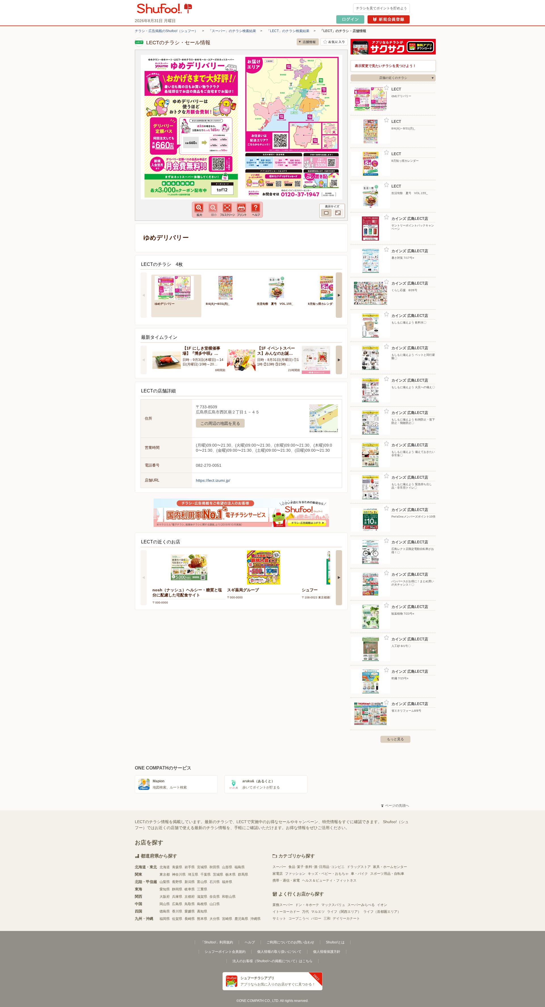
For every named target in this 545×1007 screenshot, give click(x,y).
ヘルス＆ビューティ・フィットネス (329, 880)
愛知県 (165, 889)
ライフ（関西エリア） (344, 912)
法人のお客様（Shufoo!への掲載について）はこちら (272, 961)
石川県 (214, 882)
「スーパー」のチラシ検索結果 (232, 31)
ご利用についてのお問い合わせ (290, 942)
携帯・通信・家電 (286, 880)
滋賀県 (202, 897)
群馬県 (243, 874)
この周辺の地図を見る (220, 423)
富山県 (202, 882)
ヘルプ (250, 942)
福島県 (239, 867)
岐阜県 (190, 889)
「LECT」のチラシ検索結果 (288, 31)
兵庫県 (177, 897)
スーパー (279, 867)
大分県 (214, 919)
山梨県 (165, 882)
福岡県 (165, 919)
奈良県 (214, 897)
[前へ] (144, 295)
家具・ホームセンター (390, 867)
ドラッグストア (359, 867)
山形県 (227, 867)
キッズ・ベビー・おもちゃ (328, 874)
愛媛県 (190, 911)
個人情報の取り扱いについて (279, 952)
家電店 (277, 874)
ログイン (350, 19)
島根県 (202, 904)
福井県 (227, 882)
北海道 (165, 867)
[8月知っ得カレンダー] (329, 287)
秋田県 (214, 867)
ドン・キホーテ (307, 905)
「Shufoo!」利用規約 (217, 942)
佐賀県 (177, 919)
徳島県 (165, 911)
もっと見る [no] (395, 739)
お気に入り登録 (386, 87)
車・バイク (359, 874)
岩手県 (190, 867)
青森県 (177, 867)
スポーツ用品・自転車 (387, 874)
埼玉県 (193, 874)
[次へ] (339, 295)
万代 (305, 912)
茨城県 (218, 874)
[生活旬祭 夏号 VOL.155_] (278, 287)
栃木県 (230, 874)
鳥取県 (190, 904)
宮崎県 (227, 919)
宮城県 (202, 867)
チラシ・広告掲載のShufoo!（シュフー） (166, 31)
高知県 (202, 911)
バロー (316, 918)
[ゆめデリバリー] (176, 287)
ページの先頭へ (395, 806)
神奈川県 (179, 874)
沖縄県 (255, 919)
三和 (327, 918)
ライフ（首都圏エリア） (382, 912)
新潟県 (190, 882)
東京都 (165, 874)
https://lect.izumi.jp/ (213, 480)
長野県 (177, 882)
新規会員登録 (388, 19)
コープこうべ (298, 918)
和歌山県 (229, 897)
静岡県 (177, 889)
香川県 (177, 911)
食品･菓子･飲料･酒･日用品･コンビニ (316, 867)
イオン (382, 905)
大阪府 (165, 897)
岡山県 (165, 904)
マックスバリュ (333, 905)
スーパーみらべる (361, 905)
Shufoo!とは (335, 942)
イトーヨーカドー (286, 912)
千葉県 (205, 874)
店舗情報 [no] (308, 41)
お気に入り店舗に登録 (334, 41)
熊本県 (202, 919)
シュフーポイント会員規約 (225, 952)
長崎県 (190, 919)
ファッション (295, 874)
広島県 (177, 904)
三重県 (202, 889)
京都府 (190, 897)
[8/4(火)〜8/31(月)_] (227, 287)
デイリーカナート (346, 918)
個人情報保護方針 (326, 952)
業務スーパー (282, 905)
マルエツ (318, 912)
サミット (279, 918)
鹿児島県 (241, 919)
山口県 (214, 904)
